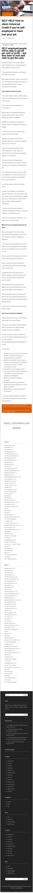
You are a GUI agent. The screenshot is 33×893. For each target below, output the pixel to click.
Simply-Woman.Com (10, 483)
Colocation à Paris (9, 504)
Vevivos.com (8, 466)
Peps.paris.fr (7, 510)
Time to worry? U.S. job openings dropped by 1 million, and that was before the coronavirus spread (16, 406)
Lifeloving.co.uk (8, 462)
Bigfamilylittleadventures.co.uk (12, 477)
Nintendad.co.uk (8, 447)
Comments (11, 871)
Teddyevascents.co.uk (10, 485)
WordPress (23, 886)
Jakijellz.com (8, 487)
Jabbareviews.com (9, 445)
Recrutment (7, 496)
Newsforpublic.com (9, 500)
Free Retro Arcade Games (11, 506)
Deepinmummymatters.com (12, 517)
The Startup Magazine (10, 519)
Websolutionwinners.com (11, 502)
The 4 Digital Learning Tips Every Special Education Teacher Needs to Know (16, 411)
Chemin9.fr (7, 538)
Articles (9, 801)
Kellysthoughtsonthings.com (12, 525)
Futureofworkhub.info (10, 491)
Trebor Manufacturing (10, 554)
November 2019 (11, 784)
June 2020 (9, 775)
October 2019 (10, 786)
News (8, 804)
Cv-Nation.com (8, 521)
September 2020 (11, 772)
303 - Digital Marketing (10, 559)
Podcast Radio (8, 550)
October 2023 (10, 761)
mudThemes (19, 888)
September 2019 (11, 789)
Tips (8, 806)
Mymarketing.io (8, 548)
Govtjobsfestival (8, 515)
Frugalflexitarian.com (10, 540)
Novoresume (8, 498)
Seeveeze (7, 512)
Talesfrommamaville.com (11, 456)
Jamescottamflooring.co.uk (12, 529)
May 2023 (9, 768)
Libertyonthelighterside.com (12, 470)
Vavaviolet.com (8, 449)
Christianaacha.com (10, 458)
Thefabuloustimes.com (11, 454)
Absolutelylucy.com (9, 451)
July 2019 (9, 791)
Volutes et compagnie (10, 536)
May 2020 (9, 777)
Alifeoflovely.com (9, 464)
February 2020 (10, 782)
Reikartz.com (8, 705)
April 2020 (9, 779)
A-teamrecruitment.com (11, 523)
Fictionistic (7, 557)
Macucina (7, 552)
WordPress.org (10, 824)
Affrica (6, 508)
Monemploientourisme (10, 460)
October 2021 (10, 770)
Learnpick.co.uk (8, 533)
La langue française (23, 707)
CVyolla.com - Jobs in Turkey (12, 544)
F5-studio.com (8, 493)
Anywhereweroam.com (10, 468)
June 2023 (9, 765)
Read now (7, 15)
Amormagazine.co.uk (10, 489)
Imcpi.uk (7, 709)
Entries (10, 868)
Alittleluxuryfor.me (9, 475)
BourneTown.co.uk (9, 527)
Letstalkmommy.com (10, 481)
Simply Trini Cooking (10, 542)
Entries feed (10, 819)
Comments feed (11, 821)
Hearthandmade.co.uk (10, 472)
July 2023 (9, 763)
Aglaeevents (7, 531)
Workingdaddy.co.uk (10, 479)
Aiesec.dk (7, 546)
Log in (8, 817)
